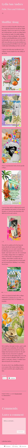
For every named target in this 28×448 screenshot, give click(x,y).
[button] (3, 292)
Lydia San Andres (12, 4)
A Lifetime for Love (13, 297)
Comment (20, 431)
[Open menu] (3, 13)
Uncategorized (18, 393)
